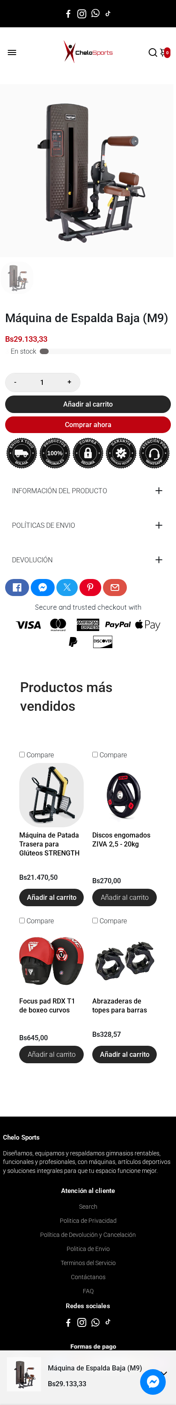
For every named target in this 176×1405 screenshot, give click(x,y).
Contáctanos (88, 1277)
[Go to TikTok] (108, 13)
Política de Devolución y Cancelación (88, 1234)
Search (88, 1206)
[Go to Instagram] (81, 13)
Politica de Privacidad (88, 1220)
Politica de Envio (88, 1248)
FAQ (88, 1291)
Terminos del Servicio (88, 1263)
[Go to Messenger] (43, 587)
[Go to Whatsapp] (95, 13)
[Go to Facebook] (68, 13)
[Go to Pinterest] (90, 587)
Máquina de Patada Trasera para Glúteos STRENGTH (49, 844)
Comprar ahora (88, 425)
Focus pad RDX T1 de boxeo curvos (47, 1005)
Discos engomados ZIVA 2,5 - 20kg (121, 839)
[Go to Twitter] (67, 587)
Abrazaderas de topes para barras (119, 1005)
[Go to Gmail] (115, 587)
